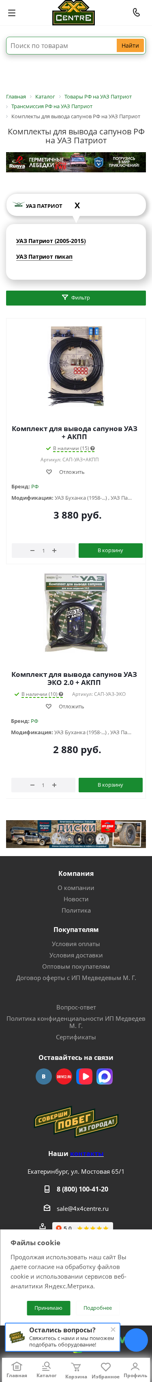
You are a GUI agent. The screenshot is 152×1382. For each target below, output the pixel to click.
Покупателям (76, 929)
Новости (76, 899)
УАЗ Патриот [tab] (53, 205)
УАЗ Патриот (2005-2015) (51, 241)
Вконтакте (44, 1076)
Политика (76, 910)
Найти (130, 45)
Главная (16, 1375)
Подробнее (97, 1307)
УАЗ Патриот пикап (44, 256)
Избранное (106, 1376)
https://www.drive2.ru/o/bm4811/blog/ (64, 1076)
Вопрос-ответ (76, 1007)
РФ (35, 486)
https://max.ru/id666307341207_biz (104, 1076)
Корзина (76, 1376)
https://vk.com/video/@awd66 (84, 1076)
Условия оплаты (76, 944)
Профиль (135, 1375)
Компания (76, 873)
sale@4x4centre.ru (83, 1208)
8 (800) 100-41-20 (82, 1189)
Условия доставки (76, 955)
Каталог (46, 1375)
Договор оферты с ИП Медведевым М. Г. (76, 978)
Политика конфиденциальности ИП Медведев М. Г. (76, 1022)
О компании (76, 888)
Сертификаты (76, 1037)
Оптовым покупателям (76, 966)
